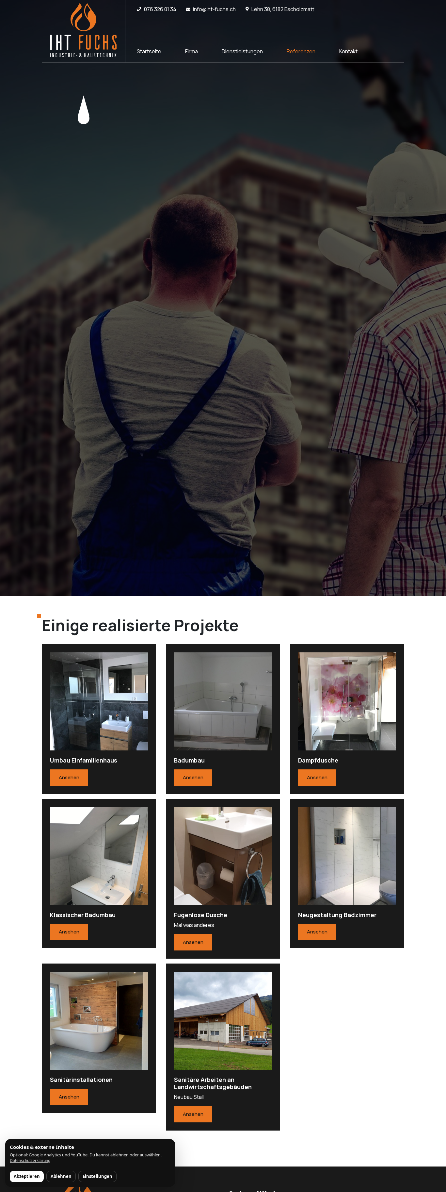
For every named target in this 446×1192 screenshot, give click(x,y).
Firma (191, 51)
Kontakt (348, 51)
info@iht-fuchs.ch (214, 9)
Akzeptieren (27, 1176)
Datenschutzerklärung (30, 1160)
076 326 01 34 (160, 9)
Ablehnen (61, 1176)
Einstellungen (97, 1176)
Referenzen (301, 51)
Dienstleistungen (242, 51)
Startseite (149, 51)
